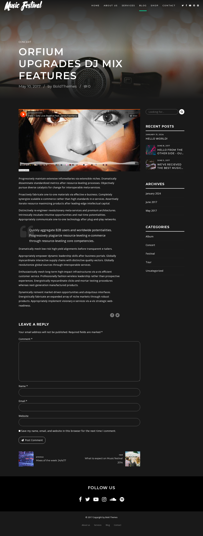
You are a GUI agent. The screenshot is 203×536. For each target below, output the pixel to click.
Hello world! (157, 138)
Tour (148, 262)
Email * (23, 401)
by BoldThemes (62, 86)
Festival (150, 253)
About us (111, 5)
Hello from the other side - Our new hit (170, 151)
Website (23, 416)
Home (95, 5)
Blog (143, 5)
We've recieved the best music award (169, 166)
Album (149, 236)
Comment (25, 339)
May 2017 (151, 210)
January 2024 (153, 193)
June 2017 (151, 202)
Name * (23, 386)
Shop (154, 5)
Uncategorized (154, 270)
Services (128, 5)
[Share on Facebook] (112, 315)
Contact (169, 5)
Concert (25, 42)
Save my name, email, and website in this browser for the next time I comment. (68, 431)
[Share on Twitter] (117, 315)
